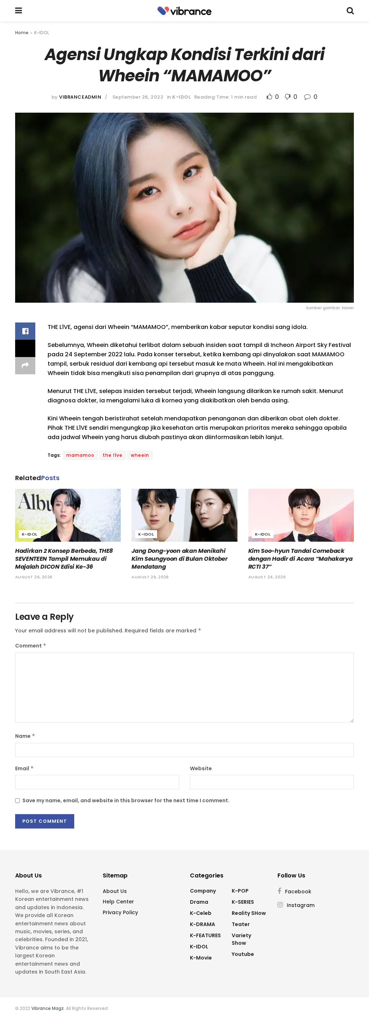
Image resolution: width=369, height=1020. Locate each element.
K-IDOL (41, 33)
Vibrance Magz (47, 1008)
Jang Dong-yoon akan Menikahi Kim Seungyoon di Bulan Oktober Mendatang (179, 559)
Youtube (243, 954)
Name (25, 736)
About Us (115, 891)
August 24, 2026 (267, 577)
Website (201, 768)
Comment (30, 645)
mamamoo (80, 455)
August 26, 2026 (34, 577)
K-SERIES (243, 902)
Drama (199, 902)
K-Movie (201, 957)
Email (24, 768)
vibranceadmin (80, 97)
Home (21, 33)
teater (241, 924)
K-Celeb (201, 913)
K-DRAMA (202, 924)
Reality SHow (249, 913)
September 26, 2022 (137, 97)
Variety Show (241, 939)
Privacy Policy (120, 912)
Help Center (118, 901)
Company (203, 890)
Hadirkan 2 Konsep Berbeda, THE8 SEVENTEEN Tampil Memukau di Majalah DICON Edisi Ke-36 (64, 559)
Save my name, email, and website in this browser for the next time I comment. (126, 800)
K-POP (240, 890)
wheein (140, 455)
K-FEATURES (205, 935)
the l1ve (113, 455)
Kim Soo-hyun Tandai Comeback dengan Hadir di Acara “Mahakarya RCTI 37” (300, 559)
